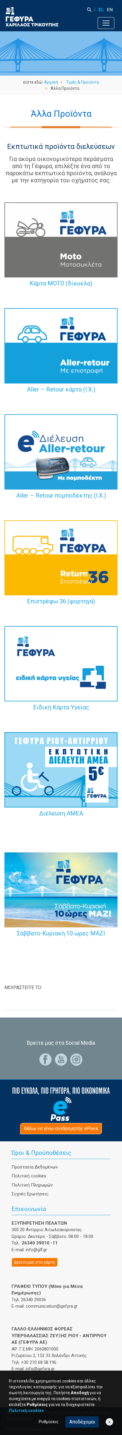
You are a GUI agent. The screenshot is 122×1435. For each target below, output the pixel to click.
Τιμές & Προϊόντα (82, 82)
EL (101, 9)
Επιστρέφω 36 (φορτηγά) (61, 601)
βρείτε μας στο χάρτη (34, 1262)
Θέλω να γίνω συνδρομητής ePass (61, 1128)
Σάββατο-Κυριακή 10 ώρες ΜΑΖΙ (61, 933)
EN (110, 9)
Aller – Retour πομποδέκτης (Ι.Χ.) (61, 495)
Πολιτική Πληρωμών (32, 1185)
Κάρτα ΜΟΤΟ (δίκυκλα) (61, 283)
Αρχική (51, 82)
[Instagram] (76, 1059)
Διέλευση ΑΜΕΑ (61, 813)
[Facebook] (45, 1059)
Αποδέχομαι (82, 1422)
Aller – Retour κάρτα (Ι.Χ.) (61, 389)
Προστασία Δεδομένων (35, 1167)
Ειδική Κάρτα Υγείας (61, 707)
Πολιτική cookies (29, 1176)
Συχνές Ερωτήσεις (30, 1194)
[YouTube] (61, 1059)
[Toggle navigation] (106, 23)
